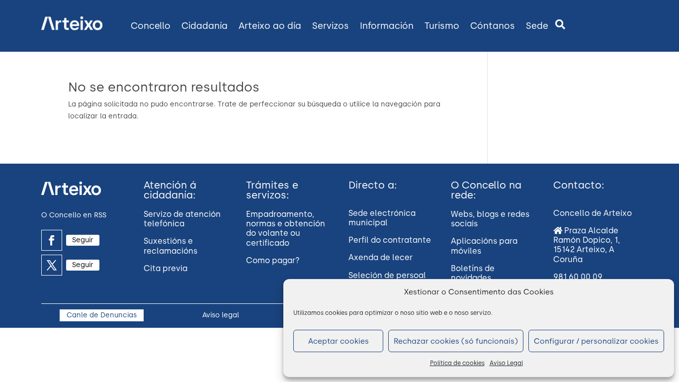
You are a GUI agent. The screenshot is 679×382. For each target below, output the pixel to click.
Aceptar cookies (338, 341)
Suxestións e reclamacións (170, 245)
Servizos (330, 25)
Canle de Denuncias (102, 315)
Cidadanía (204, 25)
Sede (537, 25)
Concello (150, 25)
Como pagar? (273, 260)
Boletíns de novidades (473, 273)
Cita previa (165, 268)
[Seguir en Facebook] (51, 240)
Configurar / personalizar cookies (596, 341)
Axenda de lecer (380, 257)
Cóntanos (492, 25)
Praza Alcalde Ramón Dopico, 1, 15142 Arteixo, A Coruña (586, 245)
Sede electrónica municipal (382, 217)
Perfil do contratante (389, 240)
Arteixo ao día (270, 25)
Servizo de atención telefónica (182, 218)
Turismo (441, 25)
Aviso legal (220, 315)
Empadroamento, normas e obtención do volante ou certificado (285, 228)
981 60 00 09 (577, 277)
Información (387, 25)
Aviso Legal (506, 363)
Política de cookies (457, 363)
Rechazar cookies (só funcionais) (456, 341)
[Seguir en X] (51, 265)
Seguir (82, 240)
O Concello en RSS (73, 215)
